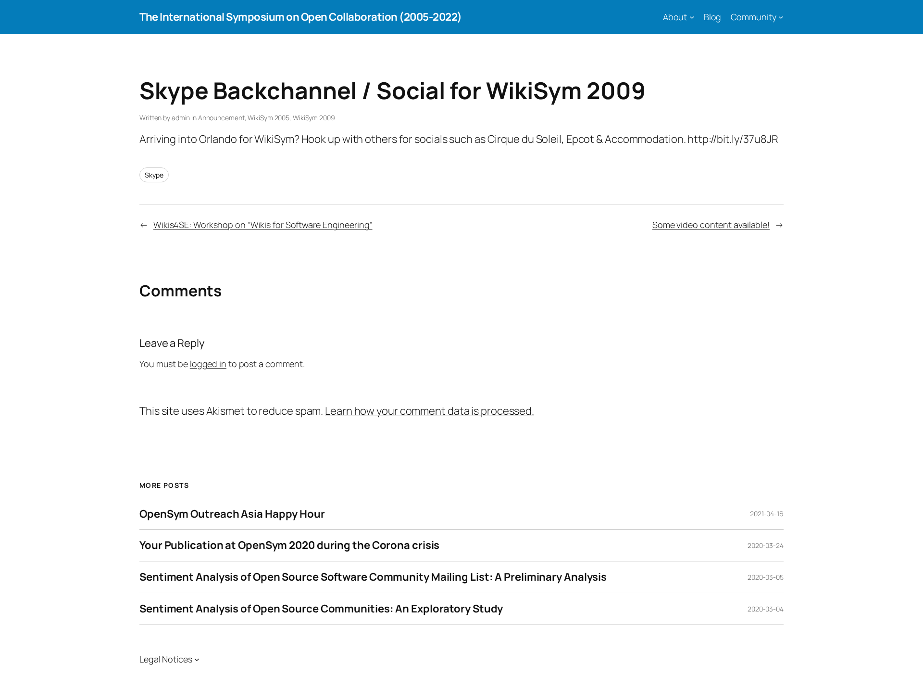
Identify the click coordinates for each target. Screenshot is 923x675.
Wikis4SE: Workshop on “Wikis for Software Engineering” (263, 224)
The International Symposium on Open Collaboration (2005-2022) (300, 17)
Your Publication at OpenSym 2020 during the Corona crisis (289, 545)
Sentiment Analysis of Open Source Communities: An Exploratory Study (321, 609)
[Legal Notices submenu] (197, 659)
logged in (208, 363)
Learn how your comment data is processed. (429, 411)
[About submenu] (692, 17)
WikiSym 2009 (314, 117)
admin (181, 117)
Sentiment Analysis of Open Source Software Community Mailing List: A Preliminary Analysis (373, 577)
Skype (154, 174)
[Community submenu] (781, 17)
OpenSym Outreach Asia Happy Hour (232, 514)
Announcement (221, 117)
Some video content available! (711, 224)
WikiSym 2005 (268, 117)
